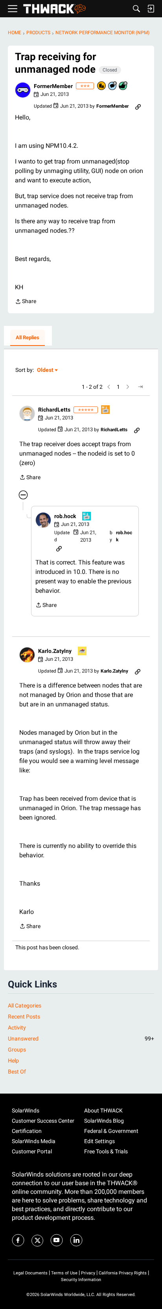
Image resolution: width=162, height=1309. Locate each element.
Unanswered (81, 1038)
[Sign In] (151, 8)
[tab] (27, 338)
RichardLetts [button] (54, 409)
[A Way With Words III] (105, 410)
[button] (23, 90)
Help (13, 1060)
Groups (17, 1049)
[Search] (136, 8)
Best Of (17, 1071)
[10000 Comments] (113, 86)
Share (25, 302)
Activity (17, 1027)
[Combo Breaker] (102, 86)
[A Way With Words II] (87, 516)
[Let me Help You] (82, 651)
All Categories (24, 1005)
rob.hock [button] (65, 516)
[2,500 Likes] (123, 86)
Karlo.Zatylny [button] (55, 651)
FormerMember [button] (53, 86)
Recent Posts (24, 1016)
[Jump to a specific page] (140, 387)
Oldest (45, 370)
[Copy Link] (138, 106)
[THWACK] (54, 8)
